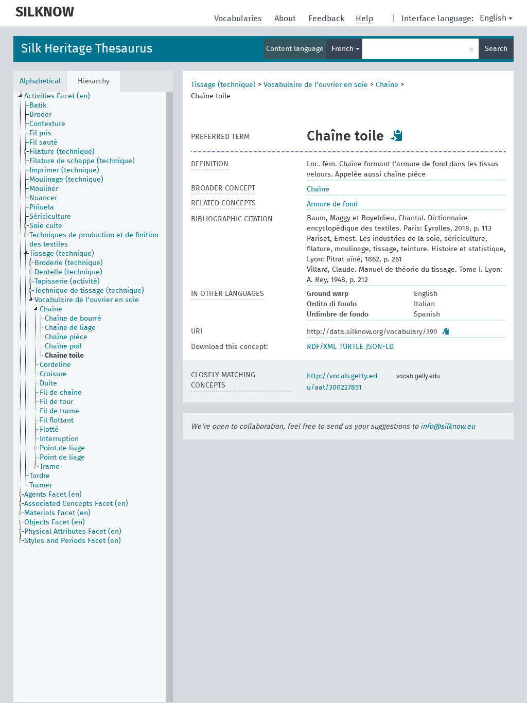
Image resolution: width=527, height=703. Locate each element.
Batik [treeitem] (37, 105)
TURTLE (351, 346)
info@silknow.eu (447, 426)
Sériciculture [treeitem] (50, 216)
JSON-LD (380, 346)
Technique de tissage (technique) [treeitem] (89, 290)
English (493, 18)
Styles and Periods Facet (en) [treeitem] (72, 540)
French (343, 48)
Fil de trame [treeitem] (59, 411)
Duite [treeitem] (48, 383)
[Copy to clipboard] (397, 135)
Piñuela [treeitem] (41, 207)
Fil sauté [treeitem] (43, 142)
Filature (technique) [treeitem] (62, 151)
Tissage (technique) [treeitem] (61, 253)
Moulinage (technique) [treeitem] (66, 179)
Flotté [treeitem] (49, 429)
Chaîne (387, 85)
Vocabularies (239, 18)
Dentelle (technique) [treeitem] (68, 272)
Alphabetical (40, 81)
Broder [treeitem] (40, 114)
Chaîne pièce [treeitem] (66, 337)
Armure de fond (332, 204)
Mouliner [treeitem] (43, 188)
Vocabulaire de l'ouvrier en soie (316, 85)
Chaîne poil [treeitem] (63, 346)
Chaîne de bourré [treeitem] (73, 318)
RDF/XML (322, 346)
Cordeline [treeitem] (55, 364)
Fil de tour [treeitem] (56, 402)
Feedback (327, 18)
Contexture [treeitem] (47, 124)
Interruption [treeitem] (59, 439)
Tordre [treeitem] (39, 476)
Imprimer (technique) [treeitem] (64, 170)
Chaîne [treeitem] (51, 309)
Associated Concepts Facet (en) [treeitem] (76, 503)
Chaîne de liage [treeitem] (70, 327)
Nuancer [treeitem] (43, 198)
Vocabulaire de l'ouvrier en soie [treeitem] (86, 300)
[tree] (93, 397)
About (286, 18)
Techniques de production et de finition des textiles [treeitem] (94, 240)
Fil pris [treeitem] (40, 133)
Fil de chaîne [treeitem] (61, 392)
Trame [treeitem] (50, 466)
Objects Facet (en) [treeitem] (54, 522)
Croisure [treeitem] (53, 374)
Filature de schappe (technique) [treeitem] (82, 161)
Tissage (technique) (223, 85)
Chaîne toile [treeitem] (64, 355)
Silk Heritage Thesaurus (86, 49)
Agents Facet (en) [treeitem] (53, 494)
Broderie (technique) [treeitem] (68, 263)
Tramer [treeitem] (40, 485)
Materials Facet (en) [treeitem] (57, 513)
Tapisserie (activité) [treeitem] (67, 281)
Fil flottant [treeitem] (57, 420)
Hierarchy (94, 81)
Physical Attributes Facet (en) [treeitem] (72, 531)
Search (496, 48)
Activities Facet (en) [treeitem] (57, 96)
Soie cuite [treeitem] (45, 226)
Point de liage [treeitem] (62, 448)
